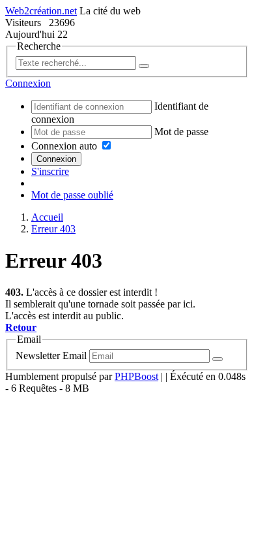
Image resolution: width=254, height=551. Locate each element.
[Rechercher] (144, 66)
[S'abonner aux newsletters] (217, 359)
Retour (20, 327)
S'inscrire (50, 171)
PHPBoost (136, 376)
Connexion (56, 159)
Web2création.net (41, 10)
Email (75, 355)
